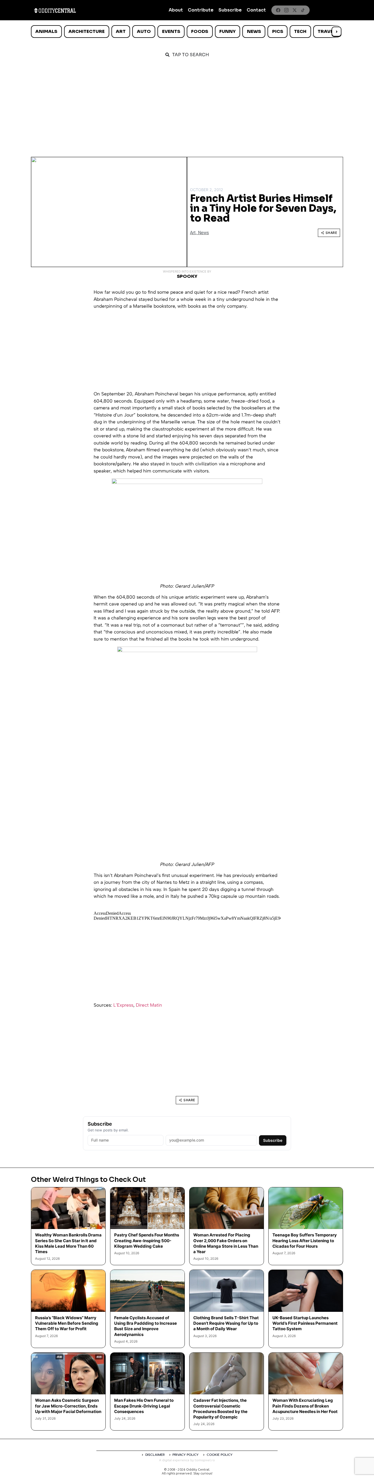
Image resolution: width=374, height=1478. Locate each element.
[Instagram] (286, 10)
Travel (326, 31)
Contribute (201, 10)
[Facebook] (278, 10)
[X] (294, 10)
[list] (187, 31)
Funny (227, 31)
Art (121, 31)
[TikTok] (303, 10)
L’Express (123, 1005)
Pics (277, 31)
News (254, 31)
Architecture (86, 31)
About (176, 10)
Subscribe (230, 10)
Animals (46, 31)
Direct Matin (149, 1005)
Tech (300, 31)
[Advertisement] (187, 104)
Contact (256, 10)
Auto (144, 31)
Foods (199, 31)
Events (171, 31)
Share (331, 233)
